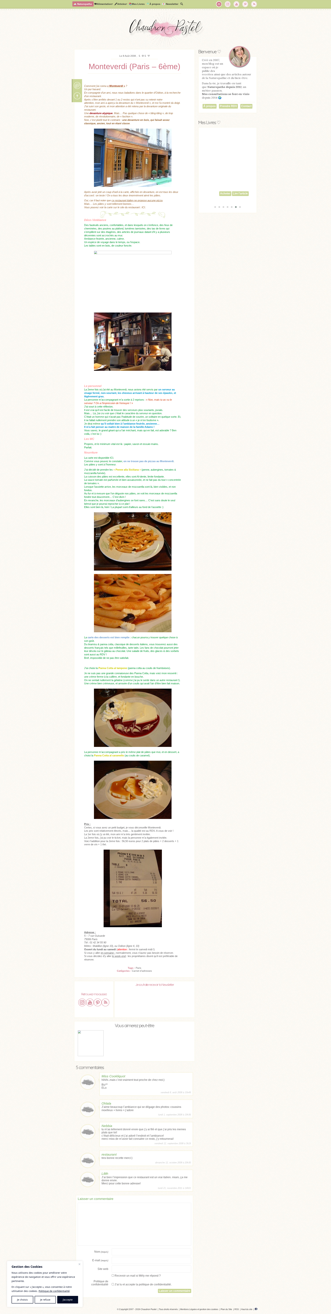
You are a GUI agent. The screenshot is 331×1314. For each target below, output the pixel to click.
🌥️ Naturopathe (82, 4)
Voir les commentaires (77, 85)
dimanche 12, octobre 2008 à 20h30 (173, 1162)
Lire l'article (234, 198)
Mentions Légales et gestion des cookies (199, 1309)
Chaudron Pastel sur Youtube (236, 4)
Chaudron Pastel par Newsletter (219, 4)
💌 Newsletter (170, 4)
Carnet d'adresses (142, 970)
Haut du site (246, 1309)
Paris (138, 967)
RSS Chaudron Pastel (254, 4)
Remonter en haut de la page (77, 95)
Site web (103, 1268)
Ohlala (106, 1103)
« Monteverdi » (116, 85)
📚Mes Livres (137, 4)
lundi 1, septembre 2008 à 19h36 (174, 1114)
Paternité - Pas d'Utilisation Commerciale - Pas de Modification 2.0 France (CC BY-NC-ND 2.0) (82, 1310)
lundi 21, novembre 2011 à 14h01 (174, 1188)
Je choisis (22, 1299)
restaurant (109, 1154)
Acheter (219, 198)
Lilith (105, 1173)
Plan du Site (226, 1309)
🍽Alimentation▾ (103, 4)
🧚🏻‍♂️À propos (153, 4)
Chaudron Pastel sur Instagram (227, 4)
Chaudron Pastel (165, 30)
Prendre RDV (228, 106)
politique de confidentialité (155, 1284)
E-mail (100, 1260)
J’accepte (68, 1299)
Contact (246, 106)
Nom (101, 1251)
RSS (236, 1309)
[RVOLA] (256, 1309)
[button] (215, 207)
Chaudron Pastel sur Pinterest (245, 4)
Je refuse (45, 1299)
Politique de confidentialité (54, 1291)
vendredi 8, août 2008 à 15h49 (176, 1092)
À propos (209, 106)
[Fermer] (79, 1264)
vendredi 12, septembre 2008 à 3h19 (172, 1143)
